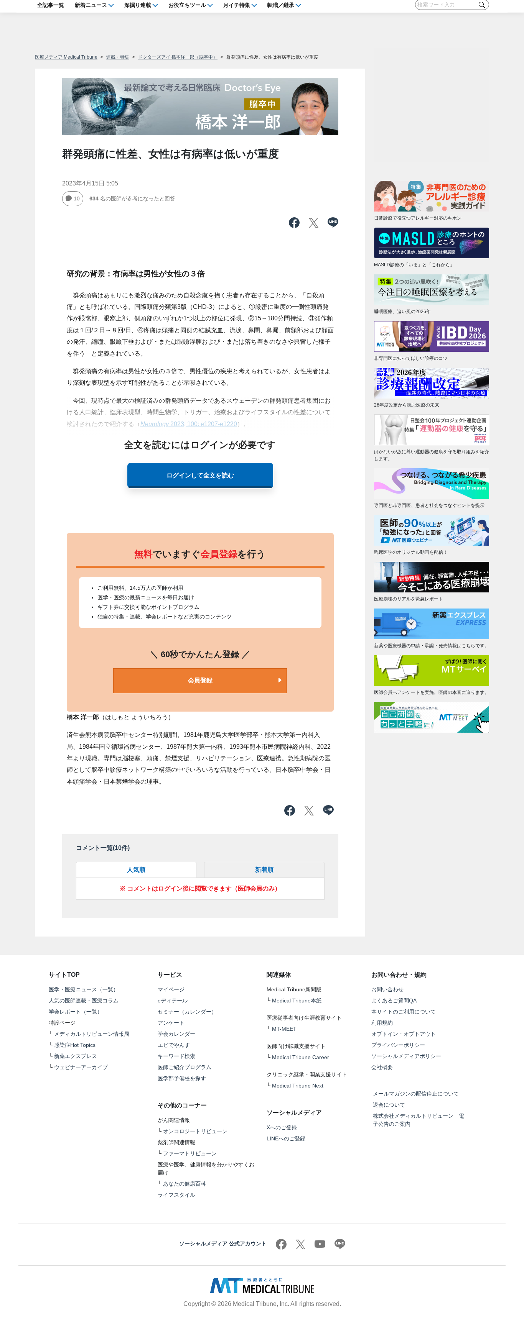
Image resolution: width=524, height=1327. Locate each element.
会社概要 (382, 1067)
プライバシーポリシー (398, 1045)
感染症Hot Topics (75, 1045)
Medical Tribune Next (297, 1086)
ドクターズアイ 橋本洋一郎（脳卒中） (178, 57)
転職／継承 (280, 5)
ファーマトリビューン (190, 1153)
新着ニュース (91, 5)
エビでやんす (174, 1045)
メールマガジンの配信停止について (416, 1094)
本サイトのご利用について (403, 1012)
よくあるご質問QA (394, 1000)
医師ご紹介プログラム (184, 1067)
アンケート (171, 1023)
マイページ (171, 989)
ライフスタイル (176, 1195)
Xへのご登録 (282, 1127)
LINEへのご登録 (286, 1138)
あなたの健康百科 (184, 1184)
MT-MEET (284, 1029)
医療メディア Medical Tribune (66, 57)
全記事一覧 (50, 5)
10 (77, 198)
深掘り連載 (137, 5)
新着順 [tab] (264, 869)
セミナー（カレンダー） (187, 1012)
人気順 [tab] (136, 869)
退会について (389, 1105)
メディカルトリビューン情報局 (91, 1034)
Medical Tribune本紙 (296, 1000)
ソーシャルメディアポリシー (406, 1056)
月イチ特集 (236, 5)
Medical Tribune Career (300, 1057)
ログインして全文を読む (200, 475)
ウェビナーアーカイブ (81, 1067)
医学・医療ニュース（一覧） (84, 989)
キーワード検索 (176, 1056)
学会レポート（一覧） (75, 1012)
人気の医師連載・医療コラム (84, 1000)
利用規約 (382, 1023)
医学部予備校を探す (182, 1078)
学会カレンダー (176, 1034)
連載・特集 (117, 57)
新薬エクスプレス (75, 1056)
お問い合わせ (387, 989)
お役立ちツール (187, 5)
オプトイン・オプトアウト (403, 1034)
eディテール (173, 1000)
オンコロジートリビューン (195, 1131)
